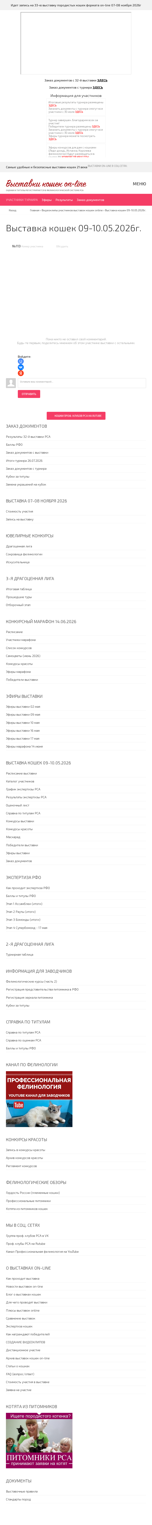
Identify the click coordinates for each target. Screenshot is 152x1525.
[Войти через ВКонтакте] (21, 367)
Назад (12, 210)
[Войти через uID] (21, 361)
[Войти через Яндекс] (21, 373)
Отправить (29, 394)
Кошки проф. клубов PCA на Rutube (78, 415)
